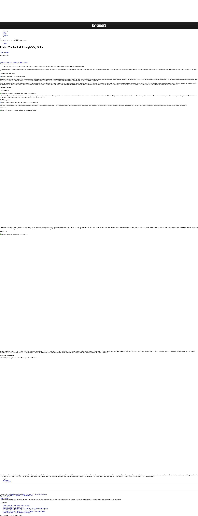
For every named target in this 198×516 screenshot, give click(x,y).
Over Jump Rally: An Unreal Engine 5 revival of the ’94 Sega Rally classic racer (27, 494)
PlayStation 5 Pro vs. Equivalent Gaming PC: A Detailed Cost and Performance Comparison (25, 508)
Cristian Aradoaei (4, 52)
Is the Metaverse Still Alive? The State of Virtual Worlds (16, 512)
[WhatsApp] (19, 57)
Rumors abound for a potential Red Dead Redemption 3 (19, 495)
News (4, 32)
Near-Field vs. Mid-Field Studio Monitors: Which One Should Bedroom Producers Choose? (25, 510)
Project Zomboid (7, 481)
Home (1, 40)
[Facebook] (8, 57)
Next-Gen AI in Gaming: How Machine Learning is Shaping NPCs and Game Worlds (24, 511)
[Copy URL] (24, 57)
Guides (5, 33)
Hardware (5, 35)
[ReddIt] (2, 57)
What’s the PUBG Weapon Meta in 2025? (13, 507)
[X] (13, 57)
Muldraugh (6, 480)
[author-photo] (5, 497)
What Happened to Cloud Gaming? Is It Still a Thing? (16, 505)
